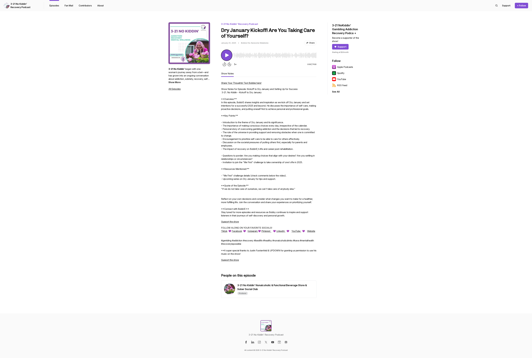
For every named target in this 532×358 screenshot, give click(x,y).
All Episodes (174, 89)
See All (336, 91)
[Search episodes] (496, 5)
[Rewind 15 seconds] (224, 64)
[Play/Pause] (226, 55)
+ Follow (521, 5)
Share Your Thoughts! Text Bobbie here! (241, 83)
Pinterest (266, 231)
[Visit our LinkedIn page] (252, 342)
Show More (174, 82)
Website (311, 231)
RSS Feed (342, 85)
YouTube (296, 231)
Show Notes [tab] (227, 73)
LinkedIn (280, 231)
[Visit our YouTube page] (272, 342)
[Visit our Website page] (279, 342)
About (100, 5)
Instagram (253, 231)
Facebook (237, 231)
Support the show (230, 221)
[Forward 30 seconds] (229, 64)
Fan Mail (69, 5)
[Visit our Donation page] (286, 342)
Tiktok (224, 231)
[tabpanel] (268, 172)
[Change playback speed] (235, 64)
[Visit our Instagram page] (259, 342)
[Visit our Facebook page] (246, 342)
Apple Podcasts (345, 67)
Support (342, 46)
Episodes (54, 5)
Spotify (340, 73)
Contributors (85, 5)
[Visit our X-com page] (266, 342)
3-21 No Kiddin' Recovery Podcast (20, 5)
